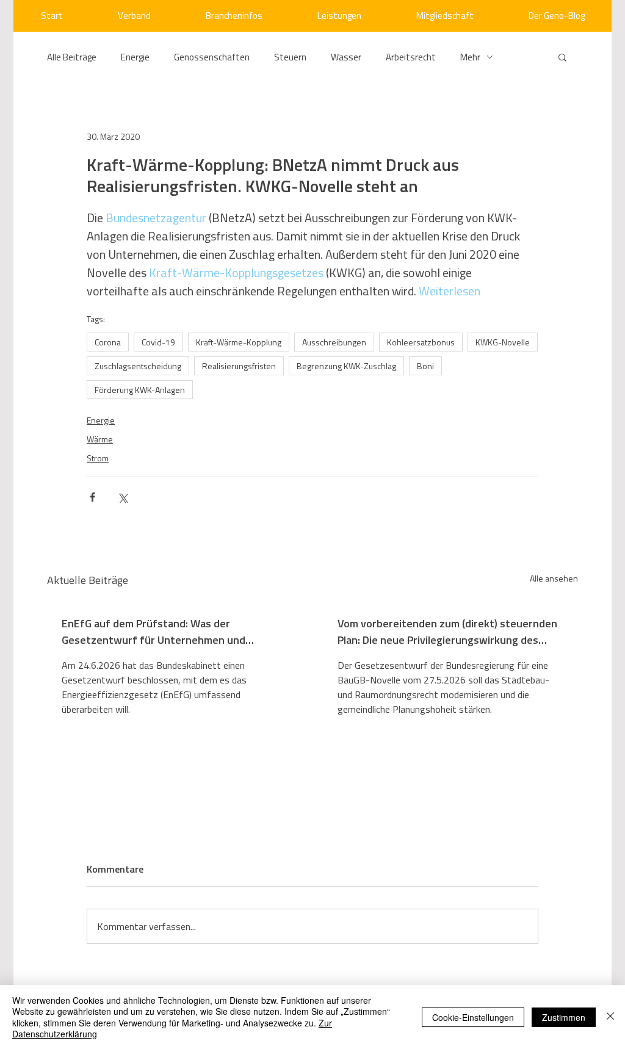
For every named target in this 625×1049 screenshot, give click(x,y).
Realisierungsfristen (239, 365)
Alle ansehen (554, 578)
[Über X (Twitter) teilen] (122, 497)
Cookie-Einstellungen (473, 1017)
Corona (108, 342)
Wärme (100, 439)
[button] (562, 57)
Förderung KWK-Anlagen (140, 389)
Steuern (290, 57)
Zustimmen (563, 1017)
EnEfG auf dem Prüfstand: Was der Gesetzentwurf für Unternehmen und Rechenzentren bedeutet (153, 631)
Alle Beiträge (71, 57)
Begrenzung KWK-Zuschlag (346, 365)
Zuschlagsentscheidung (138, 365)
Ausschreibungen (334, 342)
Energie (135, 57)
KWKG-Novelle (502, 342)
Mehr (470, 57)
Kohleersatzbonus (421, 342)
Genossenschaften (212, 57)
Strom (98, 458)
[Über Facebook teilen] (92, 497)
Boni (425, 365)
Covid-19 (158, 342)
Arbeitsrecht (411, 57)
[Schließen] (610, 1017)
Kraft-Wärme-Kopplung (238, 342)
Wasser (346, 57)
